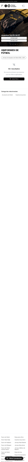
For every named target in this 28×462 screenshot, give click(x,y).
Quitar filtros (14, 79)
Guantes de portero (21, 95)
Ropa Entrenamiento (20, 454)
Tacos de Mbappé (6, 445)
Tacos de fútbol (5, 437)
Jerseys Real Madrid (20, 442)
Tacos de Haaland (6, 442)
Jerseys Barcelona (20, 445)
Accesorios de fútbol (7, 95)
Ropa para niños (19, 437)
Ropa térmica (18, 452)
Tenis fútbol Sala (5, 439)
